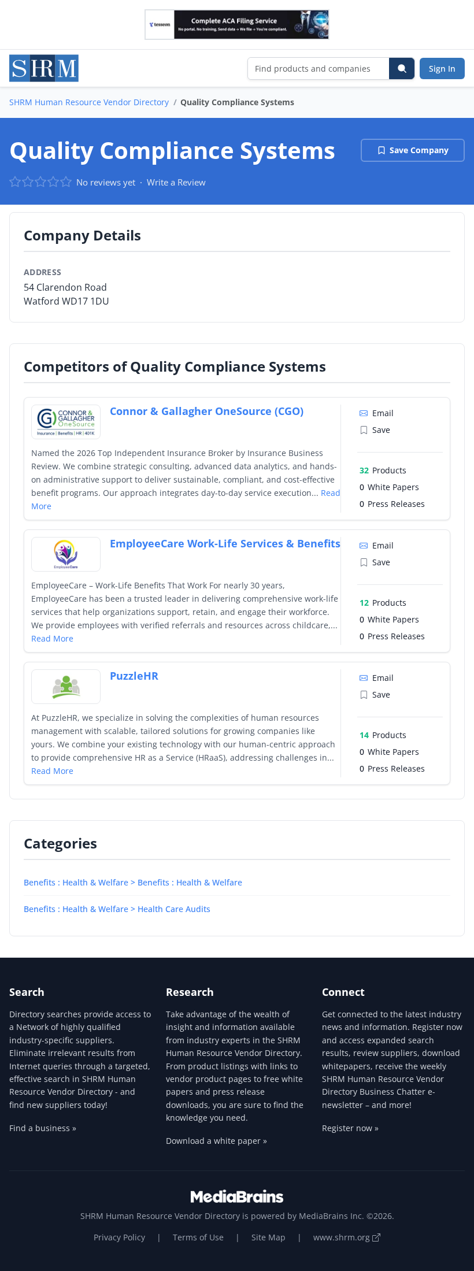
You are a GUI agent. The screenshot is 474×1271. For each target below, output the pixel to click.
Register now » (350, 1127)
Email (383, 412)
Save (381, 429)
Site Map (268, 1237)
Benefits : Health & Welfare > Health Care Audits (117, 908)
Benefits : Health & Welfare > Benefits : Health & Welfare (133, 882)
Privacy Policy (119, 1237)
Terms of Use (198, 1237)
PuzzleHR (134, 676)
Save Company (419, 149)
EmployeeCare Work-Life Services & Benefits (225, 543)
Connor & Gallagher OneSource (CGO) (206, 411)
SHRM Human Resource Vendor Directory (89, 102)
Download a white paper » (216, 1140)
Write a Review (176, 182)
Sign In (442, 68)
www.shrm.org (342, 1237)
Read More (52, 638)
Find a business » (42, 1127)
